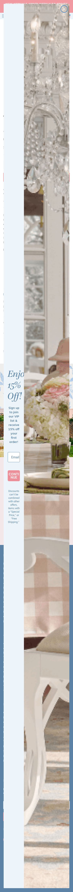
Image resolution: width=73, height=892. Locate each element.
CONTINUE (14, 476)
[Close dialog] (64, 9)
